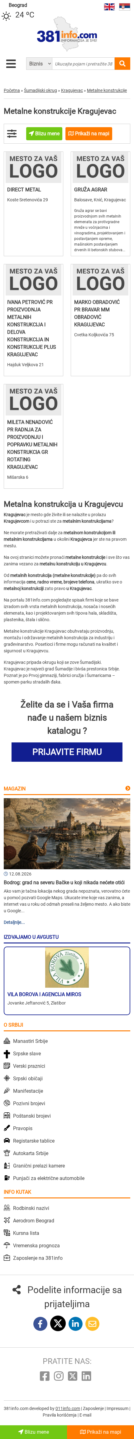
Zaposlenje (94, 1408)
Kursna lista (26, 1233)
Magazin (15, 789)
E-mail (85, 1415)
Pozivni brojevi (29, 1103)
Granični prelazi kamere (39, 1166)
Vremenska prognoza (36, 1246)
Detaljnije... (14, 922)
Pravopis (22, 1128)
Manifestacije (28, 1091)
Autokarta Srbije (30, 1153)
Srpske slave (27, 1054)
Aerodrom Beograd (33, 1221)
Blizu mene (36, 1432)
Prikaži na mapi (103, 1432)
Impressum (118, 1408)
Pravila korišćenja (60, 1415)
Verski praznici (29, 1066)
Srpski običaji (28, 1079)
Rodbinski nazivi (31, 1208)
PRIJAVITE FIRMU (67, 752)
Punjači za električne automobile (48, 1178)
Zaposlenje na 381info (38, 1258)
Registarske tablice (34, 1141)
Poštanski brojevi (32, 1116)
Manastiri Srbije (30, 1041)
